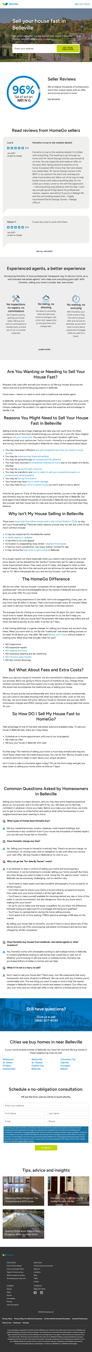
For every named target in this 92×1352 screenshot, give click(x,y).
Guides (36, 1282)
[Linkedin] (41, 1292)
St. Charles (37, 1062)
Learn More (44, 349)
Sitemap (26, 1323)
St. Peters (8, 1062)
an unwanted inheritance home (45, 462)
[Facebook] (35, 1292)
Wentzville (37, 1059)
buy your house (59, 634)
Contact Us (38, 1286)
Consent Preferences (79, 1319)
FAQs (36, 1278)
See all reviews (44, 251)
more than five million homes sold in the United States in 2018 (46, 521)
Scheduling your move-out (16, 1278)
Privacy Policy (30, 1132)
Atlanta (9, 1289)
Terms (31, 1141)
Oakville (64, 1062)
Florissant (65, 1065)
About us (37, 1269)
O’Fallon (7, 1065)
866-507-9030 (82, 4)
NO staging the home (16, 650)
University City (68, 1059)
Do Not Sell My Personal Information (57, 1319)
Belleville (36, 1068)
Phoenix (9, 1302)
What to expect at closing (16, 1275)
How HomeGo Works (14, 1266)
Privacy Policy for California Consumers (28, 1319)
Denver (9, 1295)
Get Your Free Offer (67, 48)
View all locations (13, 1305)
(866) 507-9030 (46, 1020)
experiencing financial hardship (33, 456)
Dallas (9, 1292)
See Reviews (54, 99)
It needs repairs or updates (18, 537)
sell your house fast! (23, 437)
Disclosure (17, 1323)
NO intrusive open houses (18, 657)
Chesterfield (9, 1068)
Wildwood (8, 1059)
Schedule (46, 1148)
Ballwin (64, 1068)
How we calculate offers (15, 1269)
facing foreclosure (27, 478)
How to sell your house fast (43, 1266)
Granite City (38, 1065)
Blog (35, 1275)
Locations (37, 1272)
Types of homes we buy (15, 1272)
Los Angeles (11, 1298)
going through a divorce (30, 469)
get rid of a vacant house (35, 484)
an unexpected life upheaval (47, 459)
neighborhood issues (55, 543)
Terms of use (6, 1323)
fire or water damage (38, 481)
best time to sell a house (35, 550)
